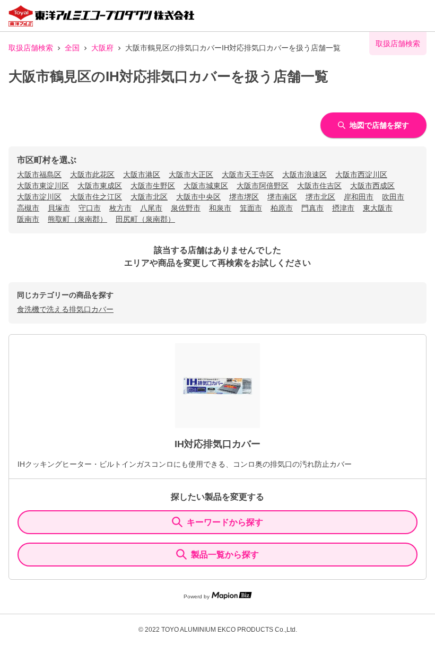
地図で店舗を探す (379, 125)
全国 (72, 47)
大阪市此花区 (92, 174)
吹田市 (393, 197)
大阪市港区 (141, 174)
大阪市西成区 (372, 185)
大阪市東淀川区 (43, 185)
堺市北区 (320, 197)
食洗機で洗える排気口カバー (65, 309)
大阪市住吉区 (319, 185)
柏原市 (282, 208)
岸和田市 (358, 197)
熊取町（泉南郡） (77, 219)
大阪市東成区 (99, 185)
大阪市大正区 (191, 174)
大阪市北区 (149, 197)
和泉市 (220, 208)
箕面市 (251, 208)
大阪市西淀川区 (361, 174)
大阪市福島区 (39, 174)
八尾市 (151, 208)
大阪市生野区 (152, 185)
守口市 (90, 208)
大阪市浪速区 (304, 174)
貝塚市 (59, 208)
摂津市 (343, 208)
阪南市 (28, 219)
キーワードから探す (225, 522)
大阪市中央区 (198, 197)
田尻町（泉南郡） (145, 219)
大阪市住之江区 (96, 197)
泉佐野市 (186, 208)
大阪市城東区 (206, 185)
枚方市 (120, 208)
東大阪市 (378, 208)
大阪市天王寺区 (248, 174)
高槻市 (28, 208)
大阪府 (102, 47)
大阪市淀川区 (39, 197)
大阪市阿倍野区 (263, 185)
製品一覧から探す (225, 554)
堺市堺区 (244, 197)
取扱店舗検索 (30, 47)
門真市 (312, 208)
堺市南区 (282, 197)
